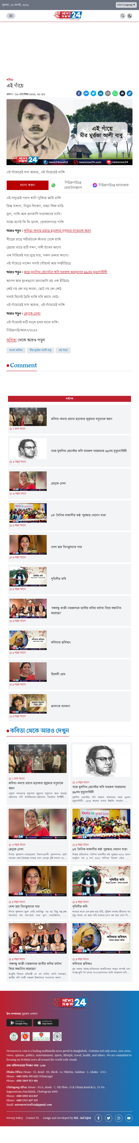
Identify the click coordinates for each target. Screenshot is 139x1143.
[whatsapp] (115, 93)
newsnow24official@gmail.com (33, 1105)
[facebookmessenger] (86, 93)
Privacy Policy (15, 1118)
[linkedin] (101, 93)
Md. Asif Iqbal (82, 1118)
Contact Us (32, 1118)
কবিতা (10, 80)
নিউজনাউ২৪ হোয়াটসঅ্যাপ (73, 185)
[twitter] (93, 93)
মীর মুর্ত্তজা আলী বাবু (40, 350)
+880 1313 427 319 (27, 1100)
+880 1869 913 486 (27, 1081)
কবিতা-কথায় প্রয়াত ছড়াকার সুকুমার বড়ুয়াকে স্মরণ (57, 231)
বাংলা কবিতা (16, 350)
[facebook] (79, 93)
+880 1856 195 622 (27, 1077)
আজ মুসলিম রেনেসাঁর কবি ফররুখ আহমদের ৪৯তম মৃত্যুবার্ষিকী (65, 272)
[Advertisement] (69, 49)
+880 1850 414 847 (27, 1096)
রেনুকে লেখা (32, 313)
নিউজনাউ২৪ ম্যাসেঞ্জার (114, 185)
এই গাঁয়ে (63, 350)
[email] (108, 93)
